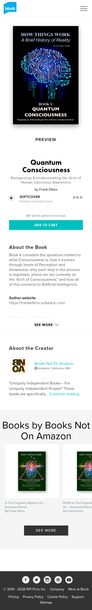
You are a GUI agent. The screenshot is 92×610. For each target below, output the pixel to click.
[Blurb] (9, 10)
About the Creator (31, 348)
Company (57, 589)
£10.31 (78, 197)
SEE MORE (46, 530)
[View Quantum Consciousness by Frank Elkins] (46, 75)
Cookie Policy (57, 597)
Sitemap (46, 602)
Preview (45, 139)
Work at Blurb (78, 589)
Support (78, 597)
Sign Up (64, 9)
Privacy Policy (33, 597)
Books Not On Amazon (54, 363)
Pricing (14, 597)
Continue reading (64, 394)
